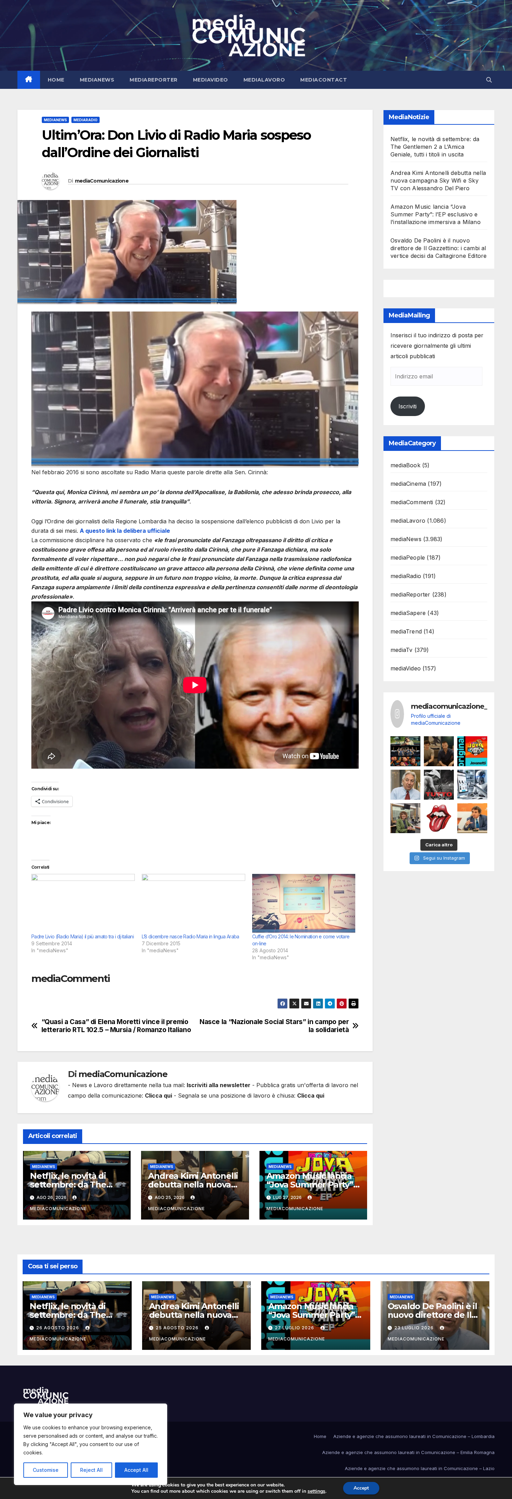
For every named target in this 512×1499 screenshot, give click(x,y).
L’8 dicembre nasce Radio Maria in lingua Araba (190, 936)
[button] (489, 79)
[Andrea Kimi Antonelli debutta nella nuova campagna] (439, 751)
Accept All (136, 1470)
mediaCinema (408, 483)
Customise (46, 1470)
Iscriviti (407, 406)
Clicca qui (158, 1095)
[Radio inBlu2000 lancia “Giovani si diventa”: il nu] (405, 818)
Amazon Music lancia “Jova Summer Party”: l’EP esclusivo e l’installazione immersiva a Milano (435, 214)
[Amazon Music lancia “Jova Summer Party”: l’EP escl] (472, 751)
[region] (90, 1444)
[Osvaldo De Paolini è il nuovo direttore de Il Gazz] (405, 785)
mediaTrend (406, 631)
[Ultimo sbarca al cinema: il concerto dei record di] (439, 785)
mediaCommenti (411, 502)
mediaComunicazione (102, 181)
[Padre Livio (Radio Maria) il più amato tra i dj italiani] (83, 903)
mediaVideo (210, 80)
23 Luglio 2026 (414, 1327)
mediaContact (323, 80)
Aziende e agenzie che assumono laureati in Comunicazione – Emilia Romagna (408, 1452)
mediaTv (401, 649)
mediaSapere (408, 612)
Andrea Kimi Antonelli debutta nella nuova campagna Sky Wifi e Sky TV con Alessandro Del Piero (438, 180)
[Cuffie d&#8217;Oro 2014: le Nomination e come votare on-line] (304, 903)
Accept (361, 1488)
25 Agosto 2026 (178, 1327)
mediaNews (97, 80)
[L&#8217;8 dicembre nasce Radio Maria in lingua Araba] (193, 903)
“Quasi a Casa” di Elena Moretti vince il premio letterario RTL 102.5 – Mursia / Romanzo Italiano (116, 1026)
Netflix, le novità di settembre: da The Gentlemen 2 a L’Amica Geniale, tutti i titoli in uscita (434, 147)
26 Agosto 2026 (58, 1327)
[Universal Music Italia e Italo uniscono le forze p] (439, 818)
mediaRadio (85, 120)
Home (56, 80)
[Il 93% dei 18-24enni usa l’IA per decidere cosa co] (472, 785)
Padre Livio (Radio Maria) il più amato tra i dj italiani (82, 936)
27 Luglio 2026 (295, 1327)
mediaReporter (154, 80)
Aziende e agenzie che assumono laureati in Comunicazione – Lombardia (414, 1436)
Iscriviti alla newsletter (218, 1085)
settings (316, 1491)
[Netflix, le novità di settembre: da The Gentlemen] (405, 751)
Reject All (91, 1470)
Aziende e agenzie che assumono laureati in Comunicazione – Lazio (420, 1468)
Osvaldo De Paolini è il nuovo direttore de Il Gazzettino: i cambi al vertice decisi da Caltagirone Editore (438, 248)
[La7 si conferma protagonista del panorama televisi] (472, 818)
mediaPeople (407, 557)
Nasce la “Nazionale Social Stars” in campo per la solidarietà (274, 1026)
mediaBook (405, 465)
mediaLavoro (264, 80)
